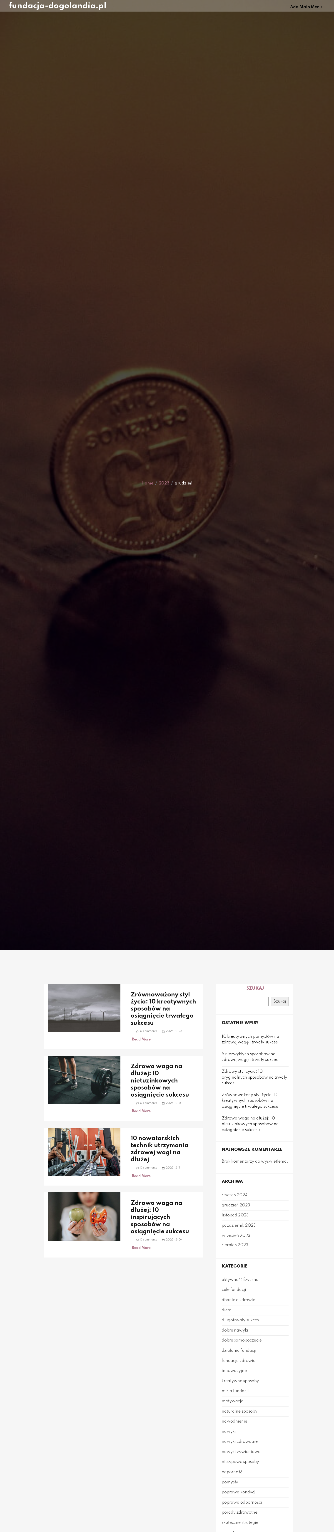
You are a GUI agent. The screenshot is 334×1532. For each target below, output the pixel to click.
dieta (227, 1310)
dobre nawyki (235, 1330)
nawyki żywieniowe (241, 1452)
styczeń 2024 (234, 1195)
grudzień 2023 (236, 1205)
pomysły (230, 1482)
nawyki (229, 1432)
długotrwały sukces (240, 1320)
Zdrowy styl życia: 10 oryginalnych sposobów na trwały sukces (254, 1077)
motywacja (233, 1401)
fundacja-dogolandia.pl (57, 6)
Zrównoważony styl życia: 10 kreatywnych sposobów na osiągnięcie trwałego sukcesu (163, 1009)
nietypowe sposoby (240, 1462)
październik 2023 (239, 1225)
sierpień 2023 (235, 1245)
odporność (232, 1472)
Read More (141, 1039)
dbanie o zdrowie (238, 1300)
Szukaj (255, 988)
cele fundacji (234, 1290)
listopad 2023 (235, 1215)
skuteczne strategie (240, 1523)
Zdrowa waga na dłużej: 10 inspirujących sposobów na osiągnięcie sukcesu (160, 1217)
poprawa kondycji (239, 1492)
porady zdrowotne (239, 1512)
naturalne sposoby (239, 1411)
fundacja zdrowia (239, 1361)
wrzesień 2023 (236, 1236)
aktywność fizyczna (240, 1280)
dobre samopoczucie (242, 1340)
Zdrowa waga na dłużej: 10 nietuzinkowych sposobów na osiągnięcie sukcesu (160, 1080)
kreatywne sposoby (240, 1381)
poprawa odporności (242, 1502)
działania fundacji (239, 1351)
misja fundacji (235, 1391)
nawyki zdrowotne (240, 1442)
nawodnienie (234, 1421)
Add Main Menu (306, 7)
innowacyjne (234, 1371)
